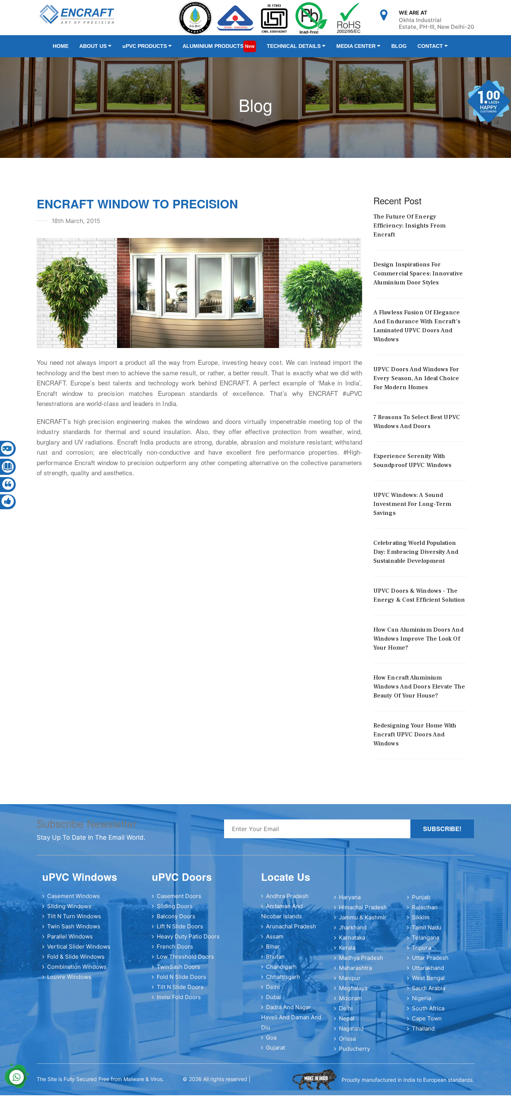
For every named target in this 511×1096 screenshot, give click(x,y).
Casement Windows (73, 900)
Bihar (273, 951)
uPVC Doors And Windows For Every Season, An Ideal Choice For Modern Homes (416, 383)
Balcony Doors (176, 920)
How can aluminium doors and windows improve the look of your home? (418, 643)
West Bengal (428, 982)
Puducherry (354, 1053)
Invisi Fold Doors (179, 1001)
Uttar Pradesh (430, 962)
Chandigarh (281, 971)
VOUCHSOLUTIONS (269, 1084)
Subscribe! (442, 833)
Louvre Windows (69, 981)
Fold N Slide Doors (181, 981)
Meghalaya (353, 992)
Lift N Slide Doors (180, 930)
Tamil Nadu (426, 931)
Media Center (332, 48)
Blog (369, 48)
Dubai (273, 1001)
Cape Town (427, 1022)
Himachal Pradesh (363, 911)
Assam (275, 940)
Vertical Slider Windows (78, 951)
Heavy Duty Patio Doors (188, 940)
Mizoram (350, 1002)
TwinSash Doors (178, 971)
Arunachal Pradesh (291, 930)
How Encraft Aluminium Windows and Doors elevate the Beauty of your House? (419, 691)
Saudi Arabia (428, 992)
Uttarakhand (428, 972)
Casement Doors (179, 900)
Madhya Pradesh (361, 962)
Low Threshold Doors (185, 961)
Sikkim (420, 921)
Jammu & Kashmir (362, 921)
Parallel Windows (70, 940)
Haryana (350, 901)
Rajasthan (425, 911)
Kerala (347, 952)
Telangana (425, 942)
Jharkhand (353, 931)
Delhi (273, 991)
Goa (271, 1041)
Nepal (346, 1022)
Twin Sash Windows (73, 930)
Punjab (421, 901)
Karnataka (352, 942)
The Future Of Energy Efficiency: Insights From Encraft (409, 230)
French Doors (175, 951)
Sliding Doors (175, 910)
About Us (88, 48)
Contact (396, 48)
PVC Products (136, 48)
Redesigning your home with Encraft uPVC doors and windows (415, 739)
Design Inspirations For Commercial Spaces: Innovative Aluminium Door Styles (418, 278)
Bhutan (275, 961)
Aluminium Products (204, 48)
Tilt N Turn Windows (74, 920)
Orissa (347, 1043)
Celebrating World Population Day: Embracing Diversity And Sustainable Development (415, 556)
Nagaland (351, 1033)
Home (60, 48)
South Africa (428, 1012)
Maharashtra (355, 972)
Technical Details (275, 48)
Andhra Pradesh (287, 900)
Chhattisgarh (283, 981)
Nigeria (421, 1002)
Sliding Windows (69, 910)
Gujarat (275, 1052)
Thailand (423, 1033)
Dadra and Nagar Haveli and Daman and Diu (291, 1021)
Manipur (350, 982)
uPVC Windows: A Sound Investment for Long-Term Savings (412, 508)
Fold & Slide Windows (75, 961)
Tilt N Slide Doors (180, 991)
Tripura (421, 952)
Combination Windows (77, 971)
